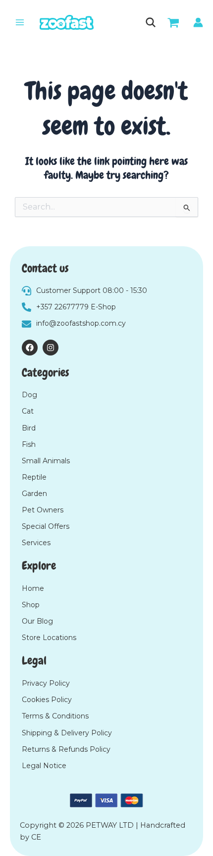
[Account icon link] (198, 22)
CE (36, 837)
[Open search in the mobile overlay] (150, 22)
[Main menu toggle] (20, 22)
